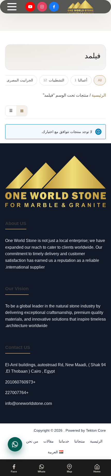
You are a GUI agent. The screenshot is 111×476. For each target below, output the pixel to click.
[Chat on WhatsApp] (15, 444)
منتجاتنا (79, 441)
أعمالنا (81, 80)
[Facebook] (54, 7)
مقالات (48, 441)
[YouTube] (30, 7)
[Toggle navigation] (12, 7)
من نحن (32, 441)
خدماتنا (64, 441)
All (100, 80)
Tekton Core (96, 430)
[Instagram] (42, 7)
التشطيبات (53, 80)
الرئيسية (99, 95)
